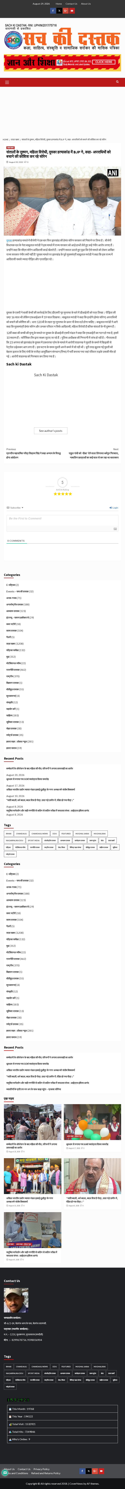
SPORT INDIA (34, 840)
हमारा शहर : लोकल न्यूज (16, 741)
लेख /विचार (61, 847)
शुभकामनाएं (11, 695)
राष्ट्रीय (9, 676)
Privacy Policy (41, 1469)
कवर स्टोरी (11, 624)
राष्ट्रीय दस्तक (48, 847)
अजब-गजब (11, 597)
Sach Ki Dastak (46, 374)
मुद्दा (7, 656)
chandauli (21, 834)
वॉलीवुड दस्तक (12, 689)
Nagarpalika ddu (14, 840)
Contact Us (71, 3)
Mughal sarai (82, 834)
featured (66, 834)
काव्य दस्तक (11, 630)
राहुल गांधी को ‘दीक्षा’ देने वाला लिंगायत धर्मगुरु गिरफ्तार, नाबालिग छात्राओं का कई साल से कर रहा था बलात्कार (94, 453)
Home (59, 3)
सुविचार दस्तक (12, 721)
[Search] (117, 82)
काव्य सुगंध (93, 840)
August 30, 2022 (16, 162)
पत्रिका (8, 847)
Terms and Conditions (16, 1473)
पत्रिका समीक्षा (12, 650)
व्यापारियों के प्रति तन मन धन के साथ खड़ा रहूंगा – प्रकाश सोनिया (33, 1089)
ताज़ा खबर (10, 148)
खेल (102, 840)
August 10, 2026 (14, 1205)
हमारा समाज (11, 748)
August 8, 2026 (74, 1205)
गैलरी (8, 637)
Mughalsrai (100, 834)
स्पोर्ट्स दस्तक (12, 734)
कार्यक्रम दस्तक (80, 840)
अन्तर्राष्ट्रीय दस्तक (14, 604)
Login (115, 507)
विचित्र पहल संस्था (75, 847)
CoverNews (76, 1483)
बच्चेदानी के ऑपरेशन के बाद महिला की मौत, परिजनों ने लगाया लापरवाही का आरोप (39, 768)
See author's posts (50, 430)
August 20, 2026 (14, 1151)
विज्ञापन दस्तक (12, 682)
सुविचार (115, 847)
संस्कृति (9, 702)
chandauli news (40, 834)
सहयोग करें (11, 708)
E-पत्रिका (10, 584)
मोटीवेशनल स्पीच (13, 663)
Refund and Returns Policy (45, 1473)
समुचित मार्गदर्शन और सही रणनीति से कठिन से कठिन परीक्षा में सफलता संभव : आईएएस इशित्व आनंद (47, 810)
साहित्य (9, 715)
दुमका (9, 240)
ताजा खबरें (111, 840)
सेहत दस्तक (11, 728)
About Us (86, 3)
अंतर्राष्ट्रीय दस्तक (50, 840)
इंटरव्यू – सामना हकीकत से (17, 617)
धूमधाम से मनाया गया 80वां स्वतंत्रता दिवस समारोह (27, 779)
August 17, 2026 (74, 1148)
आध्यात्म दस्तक (12, 610)
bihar (8, 834)
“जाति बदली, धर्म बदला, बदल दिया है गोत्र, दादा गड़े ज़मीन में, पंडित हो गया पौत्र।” (40, 800)
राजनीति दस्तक (13, 669)
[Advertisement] (62, 111)
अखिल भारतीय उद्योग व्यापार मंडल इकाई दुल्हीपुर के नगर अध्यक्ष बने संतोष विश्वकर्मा (40, 789)
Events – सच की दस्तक (17, 591)
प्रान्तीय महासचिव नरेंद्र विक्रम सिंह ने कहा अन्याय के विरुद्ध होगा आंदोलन (33, 453)
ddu (55, 834)
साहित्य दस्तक (103, 847)
